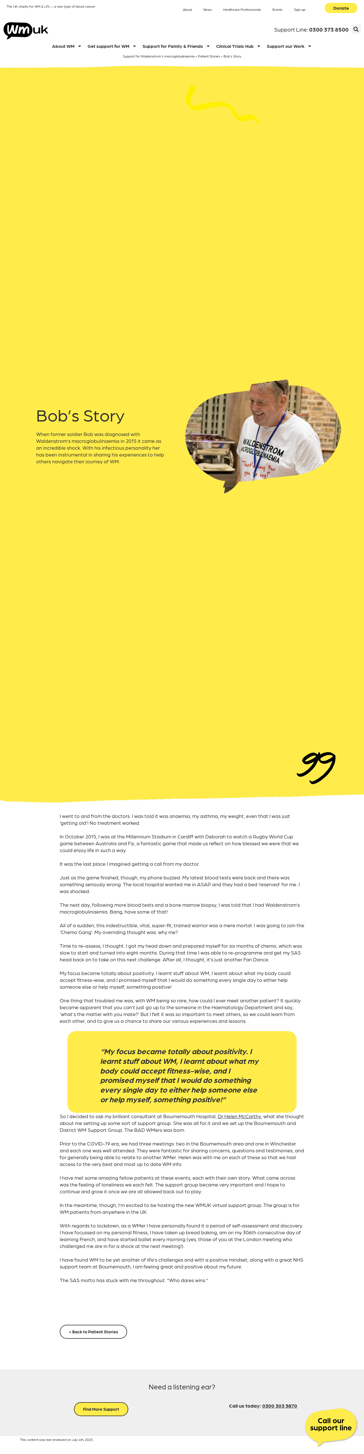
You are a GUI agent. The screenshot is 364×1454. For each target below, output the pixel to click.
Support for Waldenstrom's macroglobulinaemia (159, 56)
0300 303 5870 (279, 1405)
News (207, 9)
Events (277, 9)
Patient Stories (209, 56)
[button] (356, 29)
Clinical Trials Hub (235, 46)
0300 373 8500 (329, 29)
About (187, 9)
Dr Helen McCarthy (239, 1116)
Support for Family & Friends (172, 46)
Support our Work (286, 46)
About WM (63, 46)
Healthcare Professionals (242, 9)
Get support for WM (108, 46)
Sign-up (299, 9)
